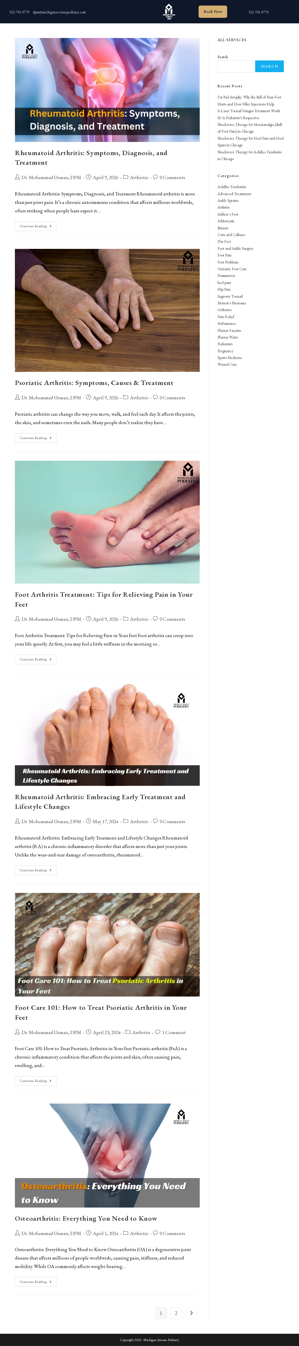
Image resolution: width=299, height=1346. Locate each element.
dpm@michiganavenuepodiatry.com (59, 12)
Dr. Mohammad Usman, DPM (51, 177)
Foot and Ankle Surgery (235, 248)
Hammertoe (226, 275)
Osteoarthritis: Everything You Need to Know (86, 1218)
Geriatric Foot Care (232, 268)
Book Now (213, 11)
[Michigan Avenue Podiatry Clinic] (168, 12)
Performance (227, 323)
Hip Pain (224, 289)
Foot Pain (225, 255)
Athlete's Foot (228, 214)
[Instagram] (111, 10)
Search (223, 56)
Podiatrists (225, 343)
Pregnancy (226, 350)
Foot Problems (228, 262)
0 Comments (172, 177)
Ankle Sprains (228, 200)
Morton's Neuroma (232, 303)
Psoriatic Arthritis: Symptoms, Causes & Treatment (94, 382)
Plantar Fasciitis (229, 330)
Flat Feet (224, 241)
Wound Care (227, 364)
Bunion (223, 228)
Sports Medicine (230, 357)
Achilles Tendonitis (232, 186)
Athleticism (226, 220)
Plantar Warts (228, 337)
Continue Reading (38, 227)
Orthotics (225, 309)
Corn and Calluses (231, 234)
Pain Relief (226, 316)
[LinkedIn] (123, 10)
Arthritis (139, 177)
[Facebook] (135, 10)
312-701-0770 (19, 12)
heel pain (224, 282)
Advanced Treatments (234, 193)
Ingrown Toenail (230, 296)
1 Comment (174, 1032)
